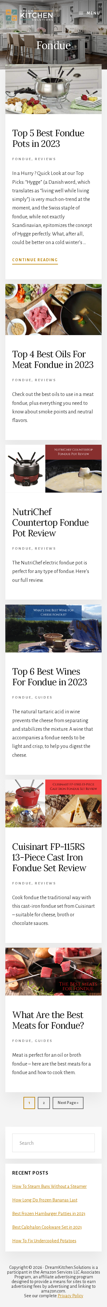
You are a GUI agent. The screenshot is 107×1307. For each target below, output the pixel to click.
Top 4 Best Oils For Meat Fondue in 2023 (53, 359)
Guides (44, 697)
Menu (93, 13)
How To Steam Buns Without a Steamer (49, 1186)
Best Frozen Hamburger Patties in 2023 (48, 1213)
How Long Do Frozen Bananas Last (44, 1200)
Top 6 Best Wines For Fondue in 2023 (49, 677)
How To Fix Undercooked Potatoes (44, 1240)
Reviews (45, 159)
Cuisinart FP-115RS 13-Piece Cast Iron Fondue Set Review (49, 857)
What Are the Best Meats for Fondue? (48, 1020)
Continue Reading (35, 260)
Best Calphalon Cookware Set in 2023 (47, 1227)
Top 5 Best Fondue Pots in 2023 (48, 138)
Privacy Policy (70, 1295)
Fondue (22, 159)
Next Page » (67, 1104)
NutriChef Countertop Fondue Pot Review (50, 522)
